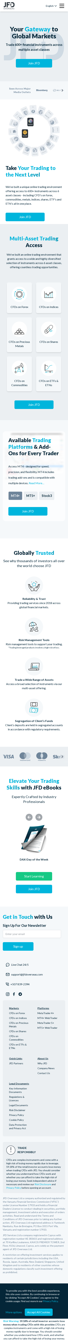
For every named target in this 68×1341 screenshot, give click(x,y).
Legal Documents (18, 1105)
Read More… (36, 483)
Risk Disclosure (43, 1184)
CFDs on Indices (18, 1017)
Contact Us (43, 1073)
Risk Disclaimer (17, 1110)
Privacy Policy (16, 1114)
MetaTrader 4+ (45, 1013)
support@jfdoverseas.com (27, 974)
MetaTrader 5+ (45, 1022)
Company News (46, 1068)
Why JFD (42, 1063)
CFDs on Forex (17, 1013)
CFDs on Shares (17, 1031)
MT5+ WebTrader (47, 1027)
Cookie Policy (16, 1119)
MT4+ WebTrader (47, 1017)
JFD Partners (16, 1063)
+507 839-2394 (19, 984)
